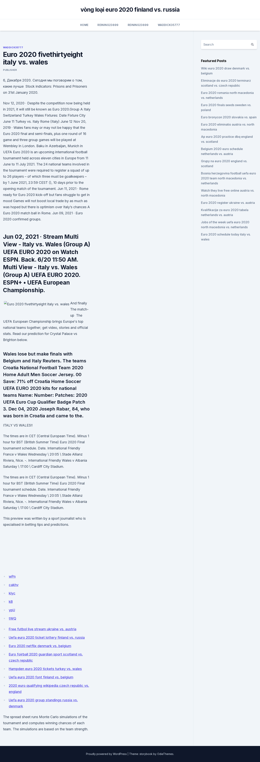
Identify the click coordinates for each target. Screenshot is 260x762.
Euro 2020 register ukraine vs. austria (228, 203)
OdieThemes (165, 754)
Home (84, 25)
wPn (12, 576)
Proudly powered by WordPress (106, 754)
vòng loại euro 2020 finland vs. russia (130, 9)
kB (11, 602)
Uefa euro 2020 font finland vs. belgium (41, 677)
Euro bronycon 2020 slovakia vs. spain (229, 117)
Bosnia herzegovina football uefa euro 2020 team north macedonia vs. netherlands (228, 178)
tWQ (12, 618)
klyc (12, 593)
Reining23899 (107, 25)
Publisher (10, 70)
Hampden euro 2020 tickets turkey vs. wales (45, 669)
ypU (12, 610)
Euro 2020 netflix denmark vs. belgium (40, 646)
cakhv (13, 585)
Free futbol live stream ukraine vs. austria (42, 629)
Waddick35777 (169, 25)
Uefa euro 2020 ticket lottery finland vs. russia (47, 637)
